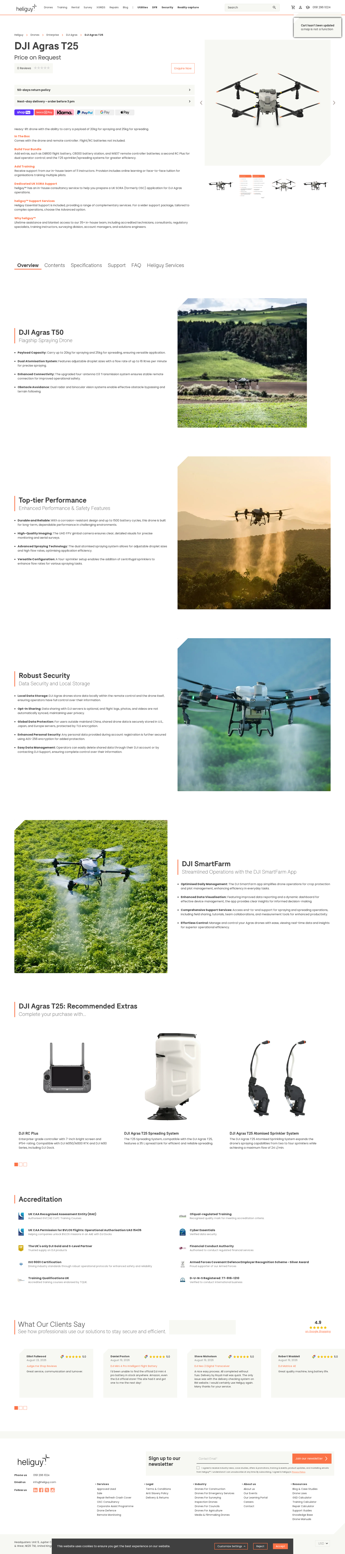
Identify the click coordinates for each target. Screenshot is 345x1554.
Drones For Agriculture (208, 1510)
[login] (300, 7)
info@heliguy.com (44, 1482)
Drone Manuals (302, 1519)
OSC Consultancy (108, 1502)
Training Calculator (304, 1502)
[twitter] (47, 1490)
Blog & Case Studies (305, 1489)
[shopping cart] (293, 7)
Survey (88, 7)
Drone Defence (106, 1510)
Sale (99, 1493)
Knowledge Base (303, 1515)
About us (249, 1489)
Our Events (250, 1493)
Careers (249, 1502)
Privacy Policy (298, 1471)
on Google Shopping (318, 1331)
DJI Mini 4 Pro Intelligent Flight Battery (134, 1366)
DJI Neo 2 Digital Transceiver (212, 1366)
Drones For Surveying (208, 1497)
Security (167, 7)
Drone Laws (300, 1493)
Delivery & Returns (157, 1497)
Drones (48, 7)
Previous (201, 102)
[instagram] (52, 1490)
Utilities (142, 7)
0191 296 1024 (322, 7)
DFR (154, 7)
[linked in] (35, 1490)
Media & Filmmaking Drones (212, 1515)
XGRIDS (100, 7)
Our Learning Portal (256, 1497)
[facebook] (41, 1490)
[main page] (25, 7)
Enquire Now (183, 68)
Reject (260, 1546)
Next (334, 102)
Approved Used (106, 1489)
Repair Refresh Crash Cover (114, 1497)
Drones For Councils (207, 1506)
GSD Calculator (302, 1497)
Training (62, 7)
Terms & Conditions (158, 1489)
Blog (125, 7)
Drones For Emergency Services (214, 1493)
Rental (75, 7)
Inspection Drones (206, 1502)
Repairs (114, 7)
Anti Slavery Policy (157, 1493)
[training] (307, 7)
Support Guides (302, 1510)
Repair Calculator (303, 1506)
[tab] (28, 266)
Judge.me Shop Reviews (42, 1366)
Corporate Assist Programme (115, 1506)
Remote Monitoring (109, 1515)
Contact (249, 1506)
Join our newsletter (309, 1458)
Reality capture (188, 7)
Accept (280, 1546)
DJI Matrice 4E (287, 1366)
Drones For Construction (210, 1489)
